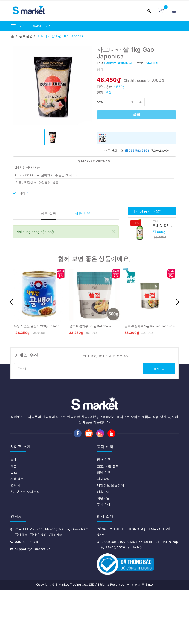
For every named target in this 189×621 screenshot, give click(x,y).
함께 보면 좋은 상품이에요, (94, 258)
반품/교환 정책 (108, 466)
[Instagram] (100, 433)
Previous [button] (11, 302)
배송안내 (103, 491)
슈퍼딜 (36, 26)
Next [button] (177, 302)
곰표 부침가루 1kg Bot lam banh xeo (149, 326)
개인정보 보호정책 (110, 485)
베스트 (24, 26)
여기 (30, 193)
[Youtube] (111, 433)
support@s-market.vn (33, 549)
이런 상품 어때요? (146, 211)
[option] (52, 85)
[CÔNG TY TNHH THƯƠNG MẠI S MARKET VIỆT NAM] (78, 10)
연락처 (15, 485)
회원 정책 (104, 472)
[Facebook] (78, 433)
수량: (101, 102)
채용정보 (17, 479)
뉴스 (48, 26)
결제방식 (103, 479)
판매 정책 (104, 459)
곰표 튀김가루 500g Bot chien (90, 326)
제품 (13, 466)
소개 (13, 459)
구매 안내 (104, 504)
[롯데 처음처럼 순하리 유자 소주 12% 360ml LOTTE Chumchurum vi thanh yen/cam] (139, 229)
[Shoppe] (89, 434)
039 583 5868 (138, 150)
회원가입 (159, 368)
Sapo (149, 584)
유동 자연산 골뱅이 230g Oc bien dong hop (44, 326)
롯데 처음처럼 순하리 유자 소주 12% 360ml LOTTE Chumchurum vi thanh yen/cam (163, 226)
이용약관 (103, 498)
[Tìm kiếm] (150, 10)
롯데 (155, 221)
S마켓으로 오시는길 (25, 491)
